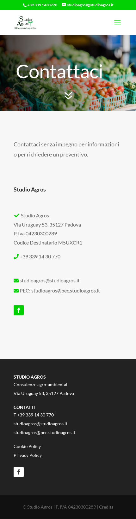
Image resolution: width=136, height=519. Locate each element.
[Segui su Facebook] (19, 310)
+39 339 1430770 (42, 5)
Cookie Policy (27, 446)
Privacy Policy (28, 455)
